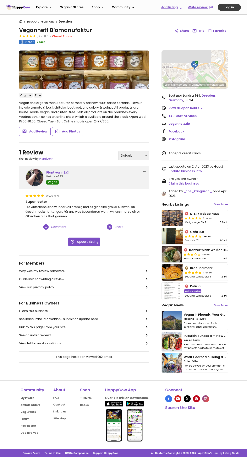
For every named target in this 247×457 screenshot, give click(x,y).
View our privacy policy (36, 287)
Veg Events (28, 412)
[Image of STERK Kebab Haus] (172, 218)
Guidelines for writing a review (41, 279)
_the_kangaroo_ (198, 191)
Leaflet (169, 84)
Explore (42, 7)
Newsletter (28, 426)
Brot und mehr (201, 268)
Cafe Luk (197, 232)
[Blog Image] (172, 320)
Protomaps (180, 84)
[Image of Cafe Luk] (172, 236)
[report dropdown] (144, 171)
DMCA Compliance (77, 453)
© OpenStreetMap (199, 84)
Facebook (176, 131)
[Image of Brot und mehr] (172, 272)
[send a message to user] (67, 172)
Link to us (59, 411)
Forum (25, 419)
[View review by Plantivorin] (34, 177)
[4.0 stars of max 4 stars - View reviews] (193, 218)
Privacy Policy (31, 453)
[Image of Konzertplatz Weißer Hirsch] (172, 254)
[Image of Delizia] (172, 291)
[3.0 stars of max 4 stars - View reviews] (192, 254)
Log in (229, 7)
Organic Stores (72, 7)
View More (221, 204)
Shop (96, 7)
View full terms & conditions (40, 343)
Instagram (176, 139)
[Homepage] (18, 7)
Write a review (193, 291)
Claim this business (33, 311)
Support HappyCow (105, 453)
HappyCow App (120, 390)
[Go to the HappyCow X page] (187, 398)
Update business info (185, 171)
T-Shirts (86, 398)
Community (121, 7)
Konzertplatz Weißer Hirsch (211, 250)
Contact (59, 404)
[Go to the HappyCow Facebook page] (168, 398)
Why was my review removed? (42, 271)
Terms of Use (52, 453)
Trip (201, 31)
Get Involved (29, 433)
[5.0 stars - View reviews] (27, 36)
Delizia (195, 286)
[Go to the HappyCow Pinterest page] (196, 398)
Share (184, 31)
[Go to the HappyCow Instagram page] (205, 398)
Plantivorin (46, 159)
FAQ (56, 398)
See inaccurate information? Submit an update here (58, 319)
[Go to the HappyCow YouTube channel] (177, 398)
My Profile (27, 398)
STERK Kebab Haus (204, 214)
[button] (194, 65)
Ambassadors (30, 405)
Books (84, 405)
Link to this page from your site (42, 327)
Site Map (59, 418)
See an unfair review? (35, 335)
